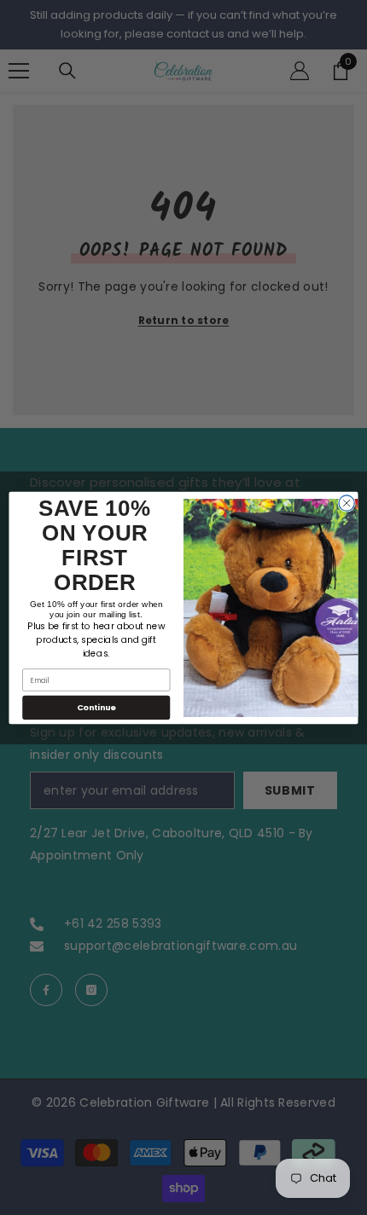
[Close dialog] (346, 502)
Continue (96, 707)
